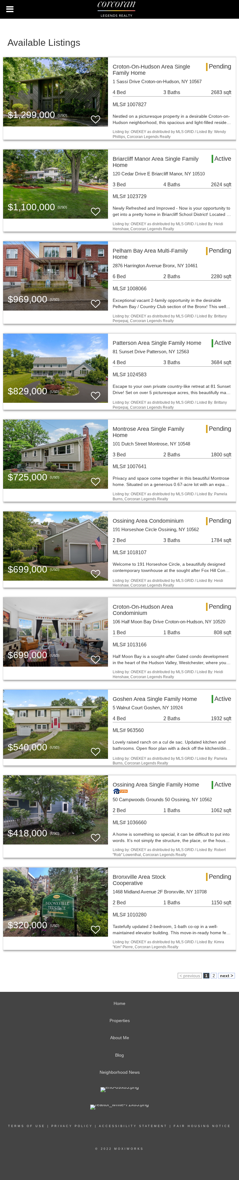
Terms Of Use (26, 1126)
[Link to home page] (120, 9)
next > (226, 975)
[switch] (95, 116)
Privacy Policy (72, 1126)
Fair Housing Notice (202, 1126)
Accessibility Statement (133, 1126)
